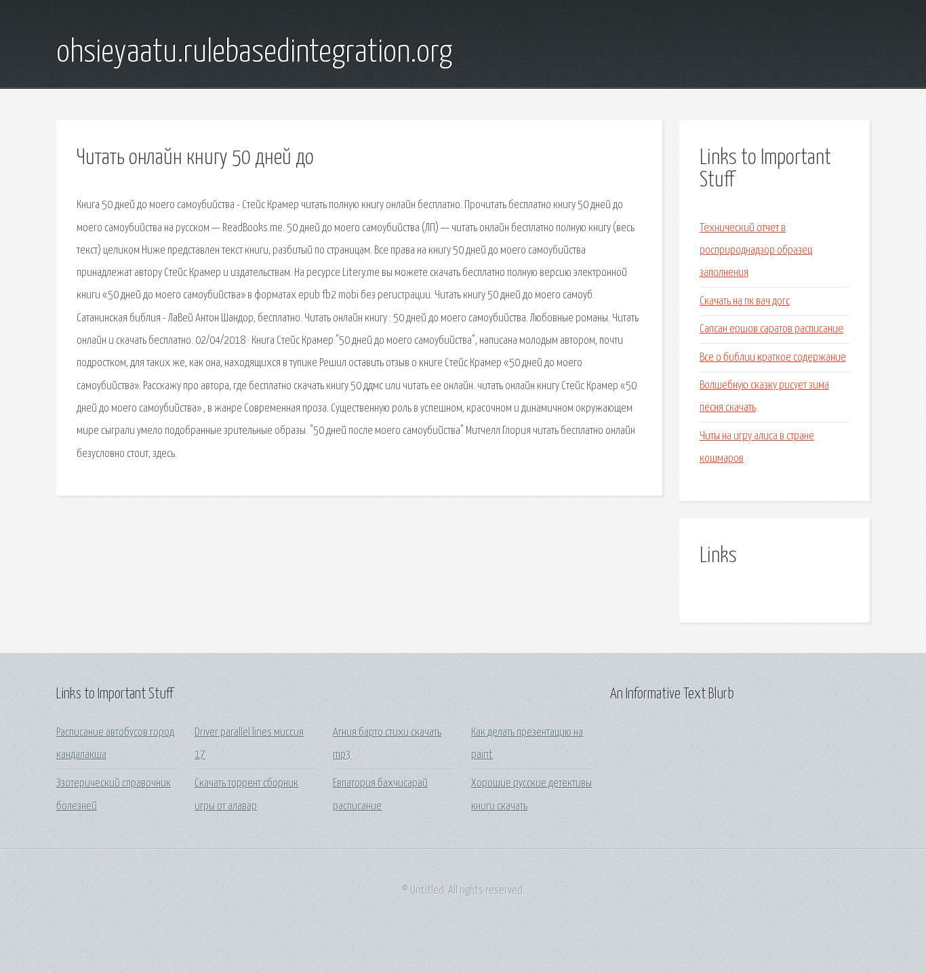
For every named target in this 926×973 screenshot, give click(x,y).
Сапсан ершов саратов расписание (771, 329)
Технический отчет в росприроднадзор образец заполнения (756, 250)
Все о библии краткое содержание (773, 357)
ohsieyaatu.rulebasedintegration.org (254, 52)
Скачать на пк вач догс (745, 301)
